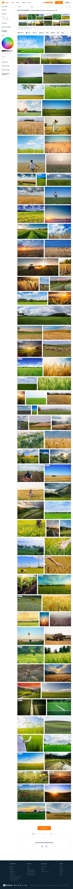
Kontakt (42, 868)
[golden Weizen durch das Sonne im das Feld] (58, 439)
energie (62, 32)
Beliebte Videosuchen (31, 874)
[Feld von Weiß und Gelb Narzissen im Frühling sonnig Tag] (30, 439)
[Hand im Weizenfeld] (58, 565)
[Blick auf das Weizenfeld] (30, 144)
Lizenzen (28, 866)
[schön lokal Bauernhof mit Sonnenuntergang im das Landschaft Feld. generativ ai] (21, 398)
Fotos (13, 2)
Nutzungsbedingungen (49, 885)
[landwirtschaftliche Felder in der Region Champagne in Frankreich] (30, 91)
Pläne (43, 2)
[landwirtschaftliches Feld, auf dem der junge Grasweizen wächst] (36, 398)
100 (51, 833)
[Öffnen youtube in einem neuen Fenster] (25, 885)
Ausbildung (12, 873)
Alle (4, 16)
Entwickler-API (12, 874)
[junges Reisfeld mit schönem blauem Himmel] (30, 367)
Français (61, 873)
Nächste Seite (44, 828)
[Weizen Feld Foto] (58, 163)
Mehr (29, 2)
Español (61, 868)
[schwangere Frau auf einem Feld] (58, 126)
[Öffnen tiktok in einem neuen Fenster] (22, 885)
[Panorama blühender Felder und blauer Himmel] (56, 108)
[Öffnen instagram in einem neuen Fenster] (16, 885)
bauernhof (41, 32)
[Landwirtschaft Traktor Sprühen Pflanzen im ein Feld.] (37, 267)
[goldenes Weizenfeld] (30, 195)
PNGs (36, 32)
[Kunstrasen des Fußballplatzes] (59, 707)
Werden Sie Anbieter (45, 871)
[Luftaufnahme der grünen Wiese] (31, 707)
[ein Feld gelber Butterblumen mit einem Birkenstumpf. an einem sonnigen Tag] (31, 528)
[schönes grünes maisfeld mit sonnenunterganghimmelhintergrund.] (30, 761)
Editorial (23, 2)
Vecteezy (11, 868)
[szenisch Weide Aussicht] (24, 410)
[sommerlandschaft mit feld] (30, 214)
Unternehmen (12, 871)
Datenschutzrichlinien (58, 885)
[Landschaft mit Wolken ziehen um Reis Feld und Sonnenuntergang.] (29, 349)
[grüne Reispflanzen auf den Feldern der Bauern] (58, 654)
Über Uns (43, 869)
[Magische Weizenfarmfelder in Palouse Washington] (57, 333)
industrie (53, 32)
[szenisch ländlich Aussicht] (40, 423)
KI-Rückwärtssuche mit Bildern (15, 876)
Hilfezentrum (43, 866)
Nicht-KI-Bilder (6, 19)
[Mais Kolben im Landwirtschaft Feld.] (59, 298)
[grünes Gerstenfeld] (54, 383)
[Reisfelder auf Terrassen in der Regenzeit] (58, 91)
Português (61, 869)
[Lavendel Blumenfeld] (60, 619)
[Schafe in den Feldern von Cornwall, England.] (57, 349)
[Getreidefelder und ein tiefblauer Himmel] (58, 248)
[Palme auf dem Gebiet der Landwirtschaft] (30, 636)
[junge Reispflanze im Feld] (58, 761)
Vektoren (7, 2)
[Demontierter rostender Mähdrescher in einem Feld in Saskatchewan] (58, 636)
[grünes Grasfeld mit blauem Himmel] (56, 690)
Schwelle (4, 56)
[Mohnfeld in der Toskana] (30, 793)
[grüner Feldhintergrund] (58, 725)
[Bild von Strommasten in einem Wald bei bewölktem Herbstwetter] (54, 410)
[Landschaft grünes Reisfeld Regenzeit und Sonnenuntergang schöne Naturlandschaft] (54, 584)
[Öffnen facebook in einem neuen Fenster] (14, 885)
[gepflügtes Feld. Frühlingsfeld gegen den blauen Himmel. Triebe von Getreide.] (28, 59)
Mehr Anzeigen (65, 23)
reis (58, 32)
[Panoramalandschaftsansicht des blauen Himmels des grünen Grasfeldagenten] (32, 298)
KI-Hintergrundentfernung (15, 878)
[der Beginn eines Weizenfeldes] (26, 180)
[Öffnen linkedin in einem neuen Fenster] (18, 885)
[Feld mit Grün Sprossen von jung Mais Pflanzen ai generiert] (27, 584)
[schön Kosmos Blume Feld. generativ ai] (32, 777)
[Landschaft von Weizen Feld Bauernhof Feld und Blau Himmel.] (41, 180)
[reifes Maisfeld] (30, 126)
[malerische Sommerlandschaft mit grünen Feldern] (65, 528)
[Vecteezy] (3, 2)
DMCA (28, 868)
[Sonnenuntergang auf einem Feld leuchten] (30, 248)
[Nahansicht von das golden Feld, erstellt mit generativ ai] (28, 284)
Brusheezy (12, 866)
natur (47, 32)
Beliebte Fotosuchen (31, 873)
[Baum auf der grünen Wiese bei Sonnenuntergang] (31, 811)
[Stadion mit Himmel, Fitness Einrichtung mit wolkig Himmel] (22, 423)
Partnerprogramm (30, 869)
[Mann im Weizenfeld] (31, 163)
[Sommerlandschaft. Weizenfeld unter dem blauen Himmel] (59, 231)
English (60, 866)
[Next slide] (69, 32)
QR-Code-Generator (13, 879)
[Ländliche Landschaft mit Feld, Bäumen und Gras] (29, 333)
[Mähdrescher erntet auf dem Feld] (58, 473)
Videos (18, 2)
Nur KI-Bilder (5, 17)
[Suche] (66, 6)
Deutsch (61, 871)
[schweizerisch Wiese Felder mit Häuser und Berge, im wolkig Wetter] (44, 456)
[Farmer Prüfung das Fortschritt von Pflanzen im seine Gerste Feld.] (58, 195)
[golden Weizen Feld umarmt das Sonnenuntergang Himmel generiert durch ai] (60, 777)
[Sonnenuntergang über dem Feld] (52, 528)
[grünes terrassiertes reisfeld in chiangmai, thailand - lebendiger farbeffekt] (30, 510)
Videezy (11, 869)
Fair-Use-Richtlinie (66, 885)
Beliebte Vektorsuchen (31, 871)
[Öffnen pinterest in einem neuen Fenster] (20, 885)
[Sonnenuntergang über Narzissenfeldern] (58, 214)
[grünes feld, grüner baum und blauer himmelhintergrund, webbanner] (58, 510)
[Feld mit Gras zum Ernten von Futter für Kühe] (57, 74)
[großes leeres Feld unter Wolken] (58, 811)
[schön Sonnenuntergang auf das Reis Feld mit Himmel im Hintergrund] (56, 59)
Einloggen (67, 2)
